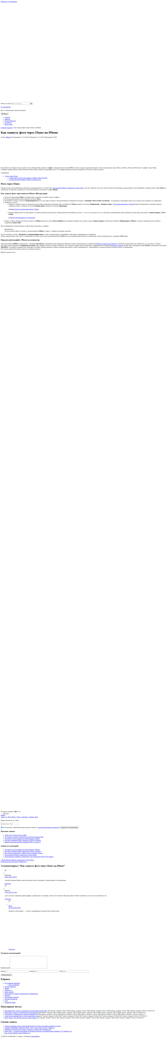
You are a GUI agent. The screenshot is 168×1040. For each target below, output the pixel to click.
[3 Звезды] (84, 531)
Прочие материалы (11, 999)
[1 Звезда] (84, 308)
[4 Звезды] (84, 643)
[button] (1, 1038)
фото (36, 817)
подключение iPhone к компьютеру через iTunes (68, 188)
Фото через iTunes (11, 176)
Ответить (8, 883)
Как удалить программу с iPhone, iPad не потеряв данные (24, 853)
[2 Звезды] (84, 420)
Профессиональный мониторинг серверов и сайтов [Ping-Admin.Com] (28, 1029)
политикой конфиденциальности (49, 827)
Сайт (61, 971)
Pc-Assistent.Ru (6, 107)
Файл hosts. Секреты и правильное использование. (21, 1012)
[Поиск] (31, 104)
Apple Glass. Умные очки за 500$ (15, 835)
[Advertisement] (59, 151)
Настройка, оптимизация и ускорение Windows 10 (21, 1014)
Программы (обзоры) (12, 997)
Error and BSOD (14, 985)
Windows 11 (8, 990)
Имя (2, 971)
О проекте (8, 122)
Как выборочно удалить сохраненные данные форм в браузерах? (26, 1011)
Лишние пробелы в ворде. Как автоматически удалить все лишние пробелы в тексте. (33, 1026)
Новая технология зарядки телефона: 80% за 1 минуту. (23, 842)
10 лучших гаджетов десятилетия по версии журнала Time (24, 837)
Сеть (6, 1001)
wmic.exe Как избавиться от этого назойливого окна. (22, 1016)
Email (31, 971)
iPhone (13, 817)
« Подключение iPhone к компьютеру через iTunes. (17, 860)
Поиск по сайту (6, 103)
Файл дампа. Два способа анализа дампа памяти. (21, 1018)
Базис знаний (9, 992)
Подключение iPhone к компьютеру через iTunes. (21, 855)
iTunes (18, 817)
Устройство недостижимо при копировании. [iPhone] (22, 838)
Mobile (3, 815)
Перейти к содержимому (9, 1)
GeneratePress (35, 1036)
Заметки (7, 119)
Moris (10, 906)
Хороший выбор (10, 1002)
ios (6, 817)
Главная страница (7, 128)
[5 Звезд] (84, 754)
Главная (7, 117)
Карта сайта (9, 124)
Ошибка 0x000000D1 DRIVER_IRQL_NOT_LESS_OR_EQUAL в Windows (30, 1028)
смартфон (24, 817)
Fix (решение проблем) (12, 983)
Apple (3, 817)
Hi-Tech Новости (10, 121)
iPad (9, 817)
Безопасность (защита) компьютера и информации (21, 994)
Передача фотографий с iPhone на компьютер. (25, 179)
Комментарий (5, 968)
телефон (31, 817)
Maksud (8, 137)
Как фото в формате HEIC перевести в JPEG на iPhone (23, 840)
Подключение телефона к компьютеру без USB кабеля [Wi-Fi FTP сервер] (29, 856)
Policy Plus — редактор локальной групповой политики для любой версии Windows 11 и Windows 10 (38, 1031)
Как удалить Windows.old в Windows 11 (18, 1033)
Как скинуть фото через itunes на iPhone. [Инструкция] (28, 178)
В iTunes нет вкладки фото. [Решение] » (14, 862)
